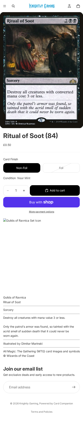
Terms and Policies (41, 411)
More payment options (41, 211)
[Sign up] (74, 387)
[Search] (13, 6)
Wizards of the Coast (20, 355)
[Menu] (4, 6)
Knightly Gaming (28, 403)
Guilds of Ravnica (14, 297)
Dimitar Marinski (32, 343)
